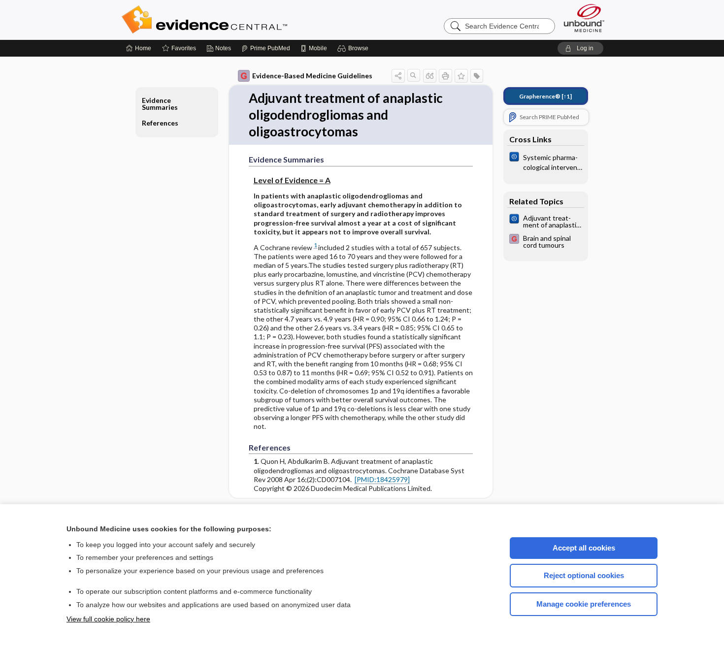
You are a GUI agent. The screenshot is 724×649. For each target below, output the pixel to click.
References (160, 123)
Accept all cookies (584, 548)
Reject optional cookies (584, 575)
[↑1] (545, 96)
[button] (354, 48)
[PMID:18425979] (382, 479)
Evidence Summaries (160, 103)
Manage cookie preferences (583, 604)
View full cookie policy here (108, 619)
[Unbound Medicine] (584, 17)
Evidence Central (244, 19)
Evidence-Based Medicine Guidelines (312, 75)
